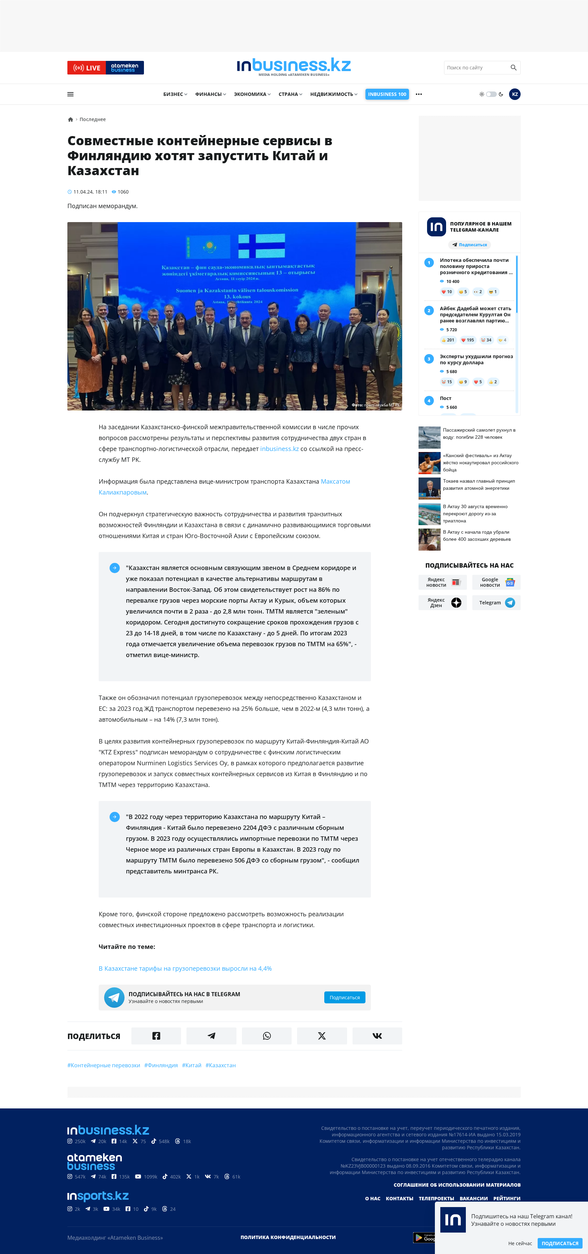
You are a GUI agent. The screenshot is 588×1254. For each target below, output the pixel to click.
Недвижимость (331, 94)
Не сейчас (520, 1243)
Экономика (250, 94)
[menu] (70, 94)
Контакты (399, 1198)
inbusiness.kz (279, 449)
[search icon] (514, 67)
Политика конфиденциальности (288, 1237)
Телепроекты (436, 1198)
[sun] (482, 94)
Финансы (208, 94)
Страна (288, 94)
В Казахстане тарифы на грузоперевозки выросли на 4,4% (185, 968)
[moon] (501, 94)
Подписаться (560, 1243)
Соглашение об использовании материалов (457, 1185)
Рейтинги (507, 1198)
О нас (372, 1198)
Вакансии (474, 1198)
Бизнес (173, 94)
